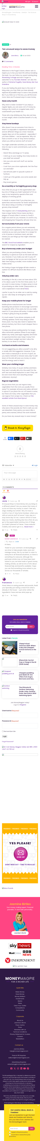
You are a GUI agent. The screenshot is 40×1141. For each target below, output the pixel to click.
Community (20, 1010)
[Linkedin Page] (21, 1068)
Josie (17, 542)
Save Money (20, 994)
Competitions (20, 1008)
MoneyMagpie (6, 12)
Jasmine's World (20, 933)
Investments (20, 999)
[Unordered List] (17, 479)
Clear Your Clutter (20, 1006)
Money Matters (20, 996)
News (20, 1003)
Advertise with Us (20, 1030)
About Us (20, 1020)
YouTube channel (20, 80)
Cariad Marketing (29, 1103)
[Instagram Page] (18, 1068)
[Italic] (6, 479)
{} (27, 479)
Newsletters (20, 1039)
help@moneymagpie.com (19, 1051)
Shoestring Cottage (9, 78)
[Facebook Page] (11, 1068)
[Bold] (4, 479)
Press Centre (20, 1025)
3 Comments (8, 62)
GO (31, 626)
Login (35, 465)
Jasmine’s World (20, 1023)
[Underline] (9, 479)
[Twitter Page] (15, 1068)
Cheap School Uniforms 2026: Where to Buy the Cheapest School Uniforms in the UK (27, 648)
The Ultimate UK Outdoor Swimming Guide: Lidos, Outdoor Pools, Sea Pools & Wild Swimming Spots (27, 691)
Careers (20, 1036)
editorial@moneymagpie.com (18, 1058)
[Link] (24, 479)
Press (20, 1027)
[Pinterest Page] (28, 1068)
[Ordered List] (14, 479)
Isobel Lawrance (11, 539)
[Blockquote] (19, 479)
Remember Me (10, 731)
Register (23, 705)
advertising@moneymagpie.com (19, 1064)
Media (20, 1001)
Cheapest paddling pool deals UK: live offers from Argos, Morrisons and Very (26, 676)
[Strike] (11, 479)
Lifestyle (24, 12)
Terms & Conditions (20, 1032)
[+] (29, 479)
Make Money (20, 992)
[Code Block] (22, 479)
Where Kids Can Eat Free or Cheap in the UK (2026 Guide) (27, 662)
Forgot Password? (8, 741)
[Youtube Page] (25, 1068)
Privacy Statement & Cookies (20, 1034)
